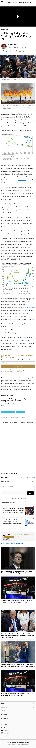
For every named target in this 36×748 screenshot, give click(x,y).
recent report (22, 180)
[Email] (19, 51)
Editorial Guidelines (26, 423)
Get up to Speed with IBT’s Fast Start (24, 534)
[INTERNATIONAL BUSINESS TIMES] (18, 2)
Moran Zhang (13, 44)
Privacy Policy (19, 371)
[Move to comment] (23, 51)
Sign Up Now (8, 537)
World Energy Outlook (17, 340)
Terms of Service (9, 371)
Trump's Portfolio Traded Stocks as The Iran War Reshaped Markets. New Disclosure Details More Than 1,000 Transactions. (17, 635)
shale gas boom (30, 307)
